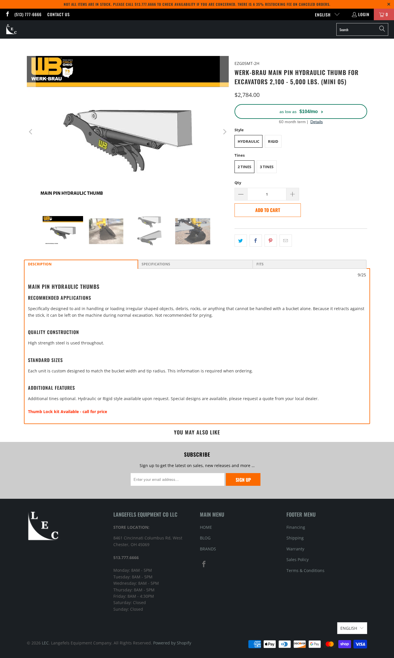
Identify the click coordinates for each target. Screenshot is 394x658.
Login (363, 14)
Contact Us (58, 14)
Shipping (295, 538)
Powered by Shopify (172, 643)
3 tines (266, 166)
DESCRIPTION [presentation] (40, 264)
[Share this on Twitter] (240, 241)
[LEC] (12, 29)
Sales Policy (297, 559)
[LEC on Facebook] (7, 14)
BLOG (205, 538)
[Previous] (31, 131)
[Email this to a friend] (285, 241)
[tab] (81, 264)
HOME (206, 527)
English (323, 15)
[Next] (224, 131)
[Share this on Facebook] (255, 241)
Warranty (295, 549)
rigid (273, 141)
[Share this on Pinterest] (270, 241)
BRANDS (208, 549)
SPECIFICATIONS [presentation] (156, 264)
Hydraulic (248, 141)
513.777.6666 (145, 4)
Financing (295, 527)
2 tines (244, 166)
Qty (237, 182)
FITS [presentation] (260, 264)
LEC (45, 643)
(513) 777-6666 (28, 14)
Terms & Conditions (305, 570)
